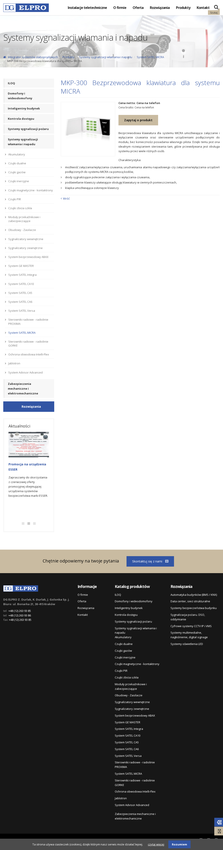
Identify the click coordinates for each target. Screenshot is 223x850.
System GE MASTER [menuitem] (21, 266)
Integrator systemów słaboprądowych (33, 57)
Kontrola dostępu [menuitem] (21, 119)
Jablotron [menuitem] (14, 363)
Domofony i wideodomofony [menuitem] (20, 95)
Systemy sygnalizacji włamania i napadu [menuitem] (23, 141)
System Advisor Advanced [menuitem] (25, 372)
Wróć (66, 198)
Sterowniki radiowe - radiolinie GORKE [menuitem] (28, 343)
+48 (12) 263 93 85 (19, 611)
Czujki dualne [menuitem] (17, 163)
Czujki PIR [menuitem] (14, 199)
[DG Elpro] (20, 588)
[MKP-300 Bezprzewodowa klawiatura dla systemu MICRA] (88, 129)
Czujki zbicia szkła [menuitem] (20, 208)
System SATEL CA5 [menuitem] (20, 293)
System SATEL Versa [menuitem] (21, 311)
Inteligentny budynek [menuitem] (24, 108)
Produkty (68, 57)
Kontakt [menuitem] (203, 7)
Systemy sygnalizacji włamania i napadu (105, 57)
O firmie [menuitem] (119, 7)
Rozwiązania (31, 406)
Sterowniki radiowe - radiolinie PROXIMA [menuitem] (28, 321)
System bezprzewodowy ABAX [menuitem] (28, 257)
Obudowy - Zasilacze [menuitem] (22, 230)
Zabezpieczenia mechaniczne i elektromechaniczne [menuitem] (23, 388)
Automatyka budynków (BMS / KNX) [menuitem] (194, 595)
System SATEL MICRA (150, 57)
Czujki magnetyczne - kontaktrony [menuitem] (30, 190)
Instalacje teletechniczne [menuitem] (87, 7)
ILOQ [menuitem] (11, 83)
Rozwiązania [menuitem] (160, 7)
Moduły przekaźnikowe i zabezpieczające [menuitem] (24, 219)
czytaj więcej (156, 844)
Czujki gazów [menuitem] (16, 172)
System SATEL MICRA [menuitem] (21, 333)
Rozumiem (179, 844)
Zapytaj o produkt (138, 120)
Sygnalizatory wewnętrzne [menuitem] (25, 239)
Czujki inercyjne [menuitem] (18, 181)
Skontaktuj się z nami (147, 561)
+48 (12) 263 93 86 (19, 615)
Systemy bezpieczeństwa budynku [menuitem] (194, 608)
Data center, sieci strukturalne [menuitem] (190, 601)
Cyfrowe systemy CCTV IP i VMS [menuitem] (191, 626)
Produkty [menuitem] (183, 7)
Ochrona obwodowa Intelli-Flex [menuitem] (28, 354)
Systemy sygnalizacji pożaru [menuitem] (28, 129)
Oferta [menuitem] (138, 7)
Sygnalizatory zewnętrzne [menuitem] (25, 248)
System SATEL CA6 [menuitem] (20, 302)
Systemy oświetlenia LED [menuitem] (187, 644)
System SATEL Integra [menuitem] (22, 275)
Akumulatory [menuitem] (16, 154)
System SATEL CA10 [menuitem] (21, 284)
